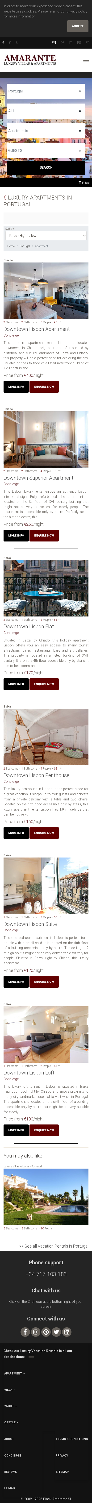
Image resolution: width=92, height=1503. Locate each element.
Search (46, 167)
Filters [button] (85, 182)
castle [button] (10, 1422)
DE (63, 43)
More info (16, 386)
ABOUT (9, 1439)
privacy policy (77, 11)
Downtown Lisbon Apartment (37, 329)
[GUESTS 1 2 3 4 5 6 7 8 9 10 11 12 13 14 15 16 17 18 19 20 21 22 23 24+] (46, 150)
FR (88, 43)
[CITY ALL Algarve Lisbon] (46, 111)
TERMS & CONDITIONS (72, 1439)
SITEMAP (62, 1472)
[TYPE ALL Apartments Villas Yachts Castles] (46, 131)
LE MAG (9, 1488)
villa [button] (8, 1389)
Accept (78, 26)
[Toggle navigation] (86, 60)
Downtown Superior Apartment (39, 478)
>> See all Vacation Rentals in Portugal (53, 1246)
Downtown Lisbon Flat (29, 626)
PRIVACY (62, 1455)
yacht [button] (9, 1406)
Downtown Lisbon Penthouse (36, 775)
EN (54, 43)
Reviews (10, 1472)
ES (79, 43)
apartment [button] (13, 1373)
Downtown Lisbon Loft (29, 1073)
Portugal (25, 246)
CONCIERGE (12, 1455)
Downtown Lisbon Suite (30, 924)
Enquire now (44, 386)
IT (70, 43)
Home (11, 246)
